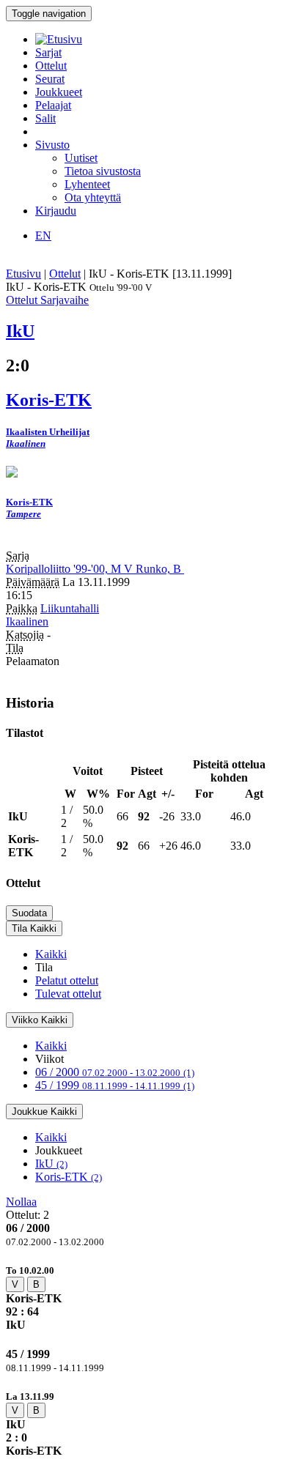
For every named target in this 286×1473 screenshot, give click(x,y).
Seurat (50, 79)
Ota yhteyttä (93, 197)
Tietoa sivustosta (103, 171)
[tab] (143, 1298)
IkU (51, 1163)
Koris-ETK (68, 1176)
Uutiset (81, 158)
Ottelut (51, 65)
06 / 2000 (114, 1072)
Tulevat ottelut (68, 993)
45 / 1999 (114, 1085)
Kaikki (51, 954)
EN (43, 235)
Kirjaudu (55, 210)
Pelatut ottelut (66, 980)
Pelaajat (53, 105)
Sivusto (52, 144)
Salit (45, 118)
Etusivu (23, 273)
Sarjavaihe (64, 300)
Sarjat (48, 52)
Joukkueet (58, 92)
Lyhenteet (87, 184)
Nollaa (21, 1201)
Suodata (29, 913)
